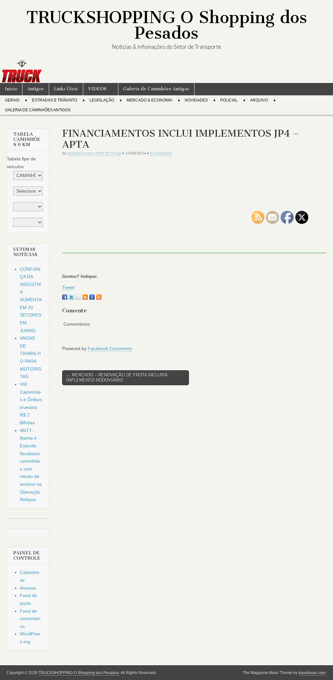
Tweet (68, 287)
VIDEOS (97, 89)
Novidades (196, 100)
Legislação (101, 100)
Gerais (12, 100)
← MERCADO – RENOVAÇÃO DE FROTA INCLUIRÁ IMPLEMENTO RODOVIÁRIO (117, 378)
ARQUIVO (259, 100)
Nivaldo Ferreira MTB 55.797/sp (94, 153)
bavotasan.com (312, 673)
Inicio (11, 89)
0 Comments (161, 153)
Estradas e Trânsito (54, 100)
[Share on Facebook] (64, 297)
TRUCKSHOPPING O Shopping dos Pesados (166, 25)
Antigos (35, 89)
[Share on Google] (92, 297)
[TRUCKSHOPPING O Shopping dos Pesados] (166, 71)
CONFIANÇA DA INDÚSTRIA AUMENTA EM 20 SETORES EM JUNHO (30, 299)
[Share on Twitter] (71, 297)
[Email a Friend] (78, 297)
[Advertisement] (194, 207)
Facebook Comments (110, 348)
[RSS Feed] (98, 297)
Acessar (28, 588)
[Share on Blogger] (85, 297)
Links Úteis (66, 89)
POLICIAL (229, 100)
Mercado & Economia (149, 100)
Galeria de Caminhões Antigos (156, 89)
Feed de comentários (30, 618)
